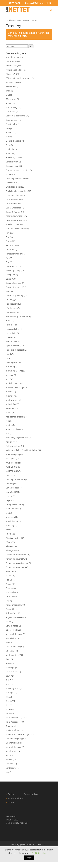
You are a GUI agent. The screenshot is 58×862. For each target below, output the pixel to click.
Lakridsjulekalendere (15, 479)
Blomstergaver (12, 157)
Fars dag (9, 233)
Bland (8, 153)
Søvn (8, 676)
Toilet (8, 709)
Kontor (9, 425)
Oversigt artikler (31, 794)
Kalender (10, 408)
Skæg (8, 659)
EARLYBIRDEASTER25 (15, 216)
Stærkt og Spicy (13, 688)
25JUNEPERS (11, 82)
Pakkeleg (10, 533)
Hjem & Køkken (12, 345)
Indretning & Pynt (14, 370)
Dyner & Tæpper (13, 212)
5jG (7, 95)
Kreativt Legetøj (13, 454)
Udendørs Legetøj (14, 738)
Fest (7, 237)
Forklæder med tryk (14, 253)
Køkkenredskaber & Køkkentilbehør (21, 450)
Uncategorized (12, 742)
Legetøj (9, 496)
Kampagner (11, 412)
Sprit (8, 684)
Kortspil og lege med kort (17, 437)
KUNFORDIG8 (12, 471)
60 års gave (11, 99)
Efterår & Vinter (13, 224)
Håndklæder (11, 304)
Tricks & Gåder (12, 730)
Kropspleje (11, 458)
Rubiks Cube (11, 613)
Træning (9, 726)
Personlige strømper (15, 567)
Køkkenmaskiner (13, 446)
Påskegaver (11, 550)
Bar (7, 136)
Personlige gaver (13, 559)
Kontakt (11, 802)
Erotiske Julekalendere (16, 228)
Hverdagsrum (12, 362)
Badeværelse (11, 120)
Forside (9, 20)
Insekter (9, 375)
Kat (7, 421)
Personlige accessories (16, 554)
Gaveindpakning (13, 270)
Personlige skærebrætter (17, 563)
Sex (7, 642)
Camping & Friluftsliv (15, 178)
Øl (7, 529)
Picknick (9, 571)
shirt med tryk (12, 655)
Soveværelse (11, 671)
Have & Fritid (11, 324)
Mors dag (10, 525)
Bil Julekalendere (13, 141)
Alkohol (9, 103)
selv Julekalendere (14, 634)
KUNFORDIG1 (12, 467)
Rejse (8, 600)
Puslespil (10, 592)
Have (8, 320)
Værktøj (9, 759)
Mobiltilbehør (12, 521)
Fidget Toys (11, 245)
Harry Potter (11, 312)
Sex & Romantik (13, 646)
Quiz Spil (10, 596)
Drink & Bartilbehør (14, 199)
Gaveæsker (11, 266)
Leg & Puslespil (12, 487)
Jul (7, 379)
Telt (7, 705)
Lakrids (9, 475)
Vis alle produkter (16, 798)
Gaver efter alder (13, 283)
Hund (8, 354)
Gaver (8, 279)
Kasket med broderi (15, 416)
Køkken (9, 442)
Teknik (9, 701)
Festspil (9, 241)
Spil (7, 680)
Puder (8, 584)
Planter (9, 575)
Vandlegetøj (11, 751)
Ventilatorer (11, 768)
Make (8, 513)
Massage (10, 517)
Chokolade (10, 182)
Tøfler (8, 713)
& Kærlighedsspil (13, 57)
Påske (8, 542)
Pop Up (9, 579)
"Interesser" (11, 65)
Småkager (10, 667)
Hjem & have (11, 341)
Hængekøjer (11, 333)
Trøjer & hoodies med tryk (17, 734)
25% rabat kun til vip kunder (18, 78)
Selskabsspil (11, 630)
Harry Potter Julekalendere (18, 316)
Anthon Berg (11, 107)
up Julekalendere (13, 747)
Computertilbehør (14, 195)
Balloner (9, 132)
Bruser (9, 174)
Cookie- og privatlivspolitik (22, 844)
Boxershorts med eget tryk (18, 170)
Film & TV (10, 249)
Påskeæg (10, 546)
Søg (30, 46)
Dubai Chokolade (13, 207)
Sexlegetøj (10, 650)
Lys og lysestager (13, 504)
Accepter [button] (29, 857)
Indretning (10, 366)
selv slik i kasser (13, 638)
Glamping (10, 291)
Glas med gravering (14, 295)
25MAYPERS (11, 86)
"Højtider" (10, 61)
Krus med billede (13, 462)
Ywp (8, 772)
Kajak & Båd (11, 404)
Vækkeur (9, 755)
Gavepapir (10, 274)
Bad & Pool (11, 111)
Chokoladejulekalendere (17, 191)
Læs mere (23, 853)
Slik (7, 663)
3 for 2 (9, 90)
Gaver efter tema (13, 287)
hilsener (9, 337)
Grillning (10, 299)
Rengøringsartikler (14, 605)
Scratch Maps (12, 625)
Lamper (9, 483)
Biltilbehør (10, 149)
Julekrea (9, 391)
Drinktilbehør (12, 203)
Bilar (8, 145)
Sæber (9, 621)
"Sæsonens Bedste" (14, 70)
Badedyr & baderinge (15, 115)
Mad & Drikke (12, 508)
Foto (8, 258)
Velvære (26, 20)
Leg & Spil (10, 492)
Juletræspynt (11, 400)
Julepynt (9, 396)
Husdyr (9, 358)
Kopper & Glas (12, 429)
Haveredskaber (12, 329)
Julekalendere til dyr (15, 387)
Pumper (9, 588)
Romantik (10, 609)
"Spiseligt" (10, 74)
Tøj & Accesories (13, 717)
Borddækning (12, 161)
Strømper (10, 692)
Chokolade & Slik (13, 187)
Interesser (17, 20)
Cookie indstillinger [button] (40, 853)
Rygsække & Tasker (14, 617)
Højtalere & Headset (15, 350)
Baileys (9, 128)
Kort (8, 433)
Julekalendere (12, 383)
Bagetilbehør (11, 124)
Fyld (7, 262)
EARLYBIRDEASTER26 (15, 220)
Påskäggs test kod (14, 538)
